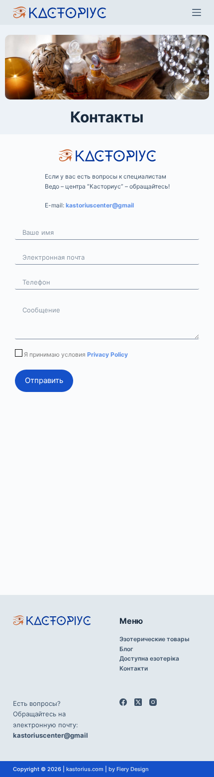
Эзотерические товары (154, 639)
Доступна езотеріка (149, 658)
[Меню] (196, 12)
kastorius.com (85, 769)
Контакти (133, 668)
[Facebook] (123, 702)
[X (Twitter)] (138, 702)
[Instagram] (153, 702)
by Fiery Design (128, 769)
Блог (126, 649)
